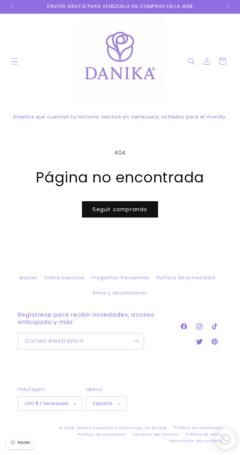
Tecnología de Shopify (143, 428)
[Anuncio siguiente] (227, 6)
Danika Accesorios (97, 428)
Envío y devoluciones (120, 292)
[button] (15, 61)
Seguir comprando (119, 209)
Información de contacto (195, 441)
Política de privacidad (185, 277)
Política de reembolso (198, 427)
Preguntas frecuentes (120, 277)
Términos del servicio (156, 434)
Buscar (28, 277)
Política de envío (204, 434)
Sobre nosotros (64, 277)
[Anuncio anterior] (12, 6)
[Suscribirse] (136, 341)
